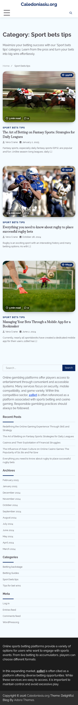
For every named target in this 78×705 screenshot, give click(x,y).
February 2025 (11, 480)
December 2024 (11, 492)
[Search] (70, 13)
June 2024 (8, 530)
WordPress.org (11, 622)
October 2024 (10, 505)
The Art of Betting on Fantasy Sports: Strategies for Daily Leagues (38, 436)
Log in (6, 603)
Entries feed (9, 609)
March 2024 (9, 549)
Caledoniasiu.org (39, 4)
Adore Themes (24, 700)
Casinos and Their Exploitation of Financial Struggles (31, 442)
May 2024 (8, 536)
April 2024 (8, 542)
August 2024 (9, 517)
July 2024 (8, 523)
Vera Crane (11, 142)
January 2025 (10, 486)
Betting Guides (11, 573)
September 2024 (12, 511)
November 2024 (11, 499)
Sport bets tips (14, 127)
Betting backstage (12, 566)
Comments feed (11, 616)
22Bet (33, 395)
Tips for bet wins (12, 585)
